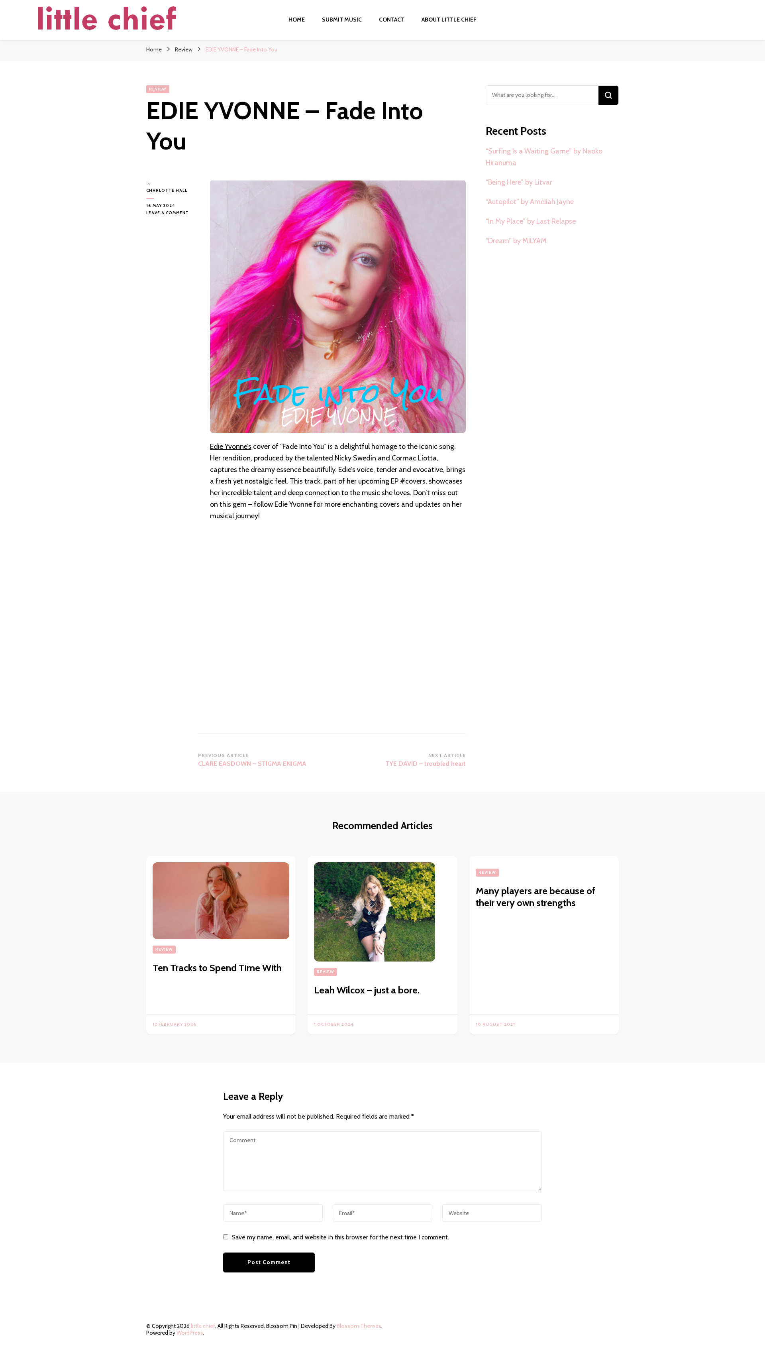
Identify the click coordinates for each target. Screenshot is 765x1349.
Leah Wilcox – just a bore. (367, 990)
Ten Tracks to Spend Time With (217, 967)
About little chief (449, 19)
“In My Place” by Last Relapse (531, 221)
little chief (203, 1325)
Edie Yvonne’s (230, 446)
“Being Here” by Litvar (519, 182)
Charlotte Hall (166, 190)
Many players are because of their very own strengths (535, 897)
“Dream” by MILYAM (516, 240)
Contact (391, 19)
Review (158, 89)
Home (296, 19)
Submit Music (342, 19)
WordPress (190, 1332)
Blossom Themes (359, 1325)
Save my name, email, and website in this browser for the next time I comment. (340, 1237)
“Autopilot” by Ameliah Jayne (530, 201)
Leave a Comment (172, 213)
